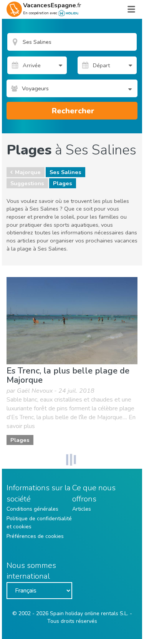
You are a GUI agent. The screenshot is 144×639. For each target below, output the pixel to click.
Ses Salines (65, 172)
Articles (81, 509)
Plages (62, 183)
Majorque (28, 172)
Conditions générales (32, 509)
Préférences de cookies (35, 536)
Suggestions (27, 183)
